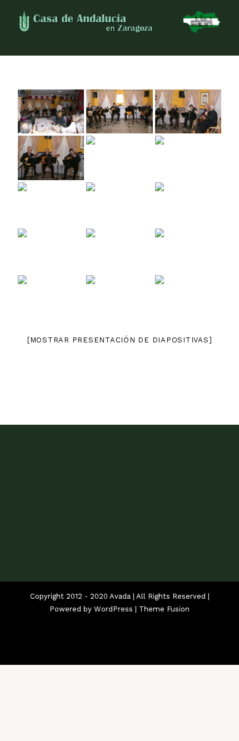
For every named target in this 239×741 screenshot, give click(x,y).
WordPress (113, 609)
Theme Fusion (164, 609)
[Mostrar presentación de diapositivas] (119, 340)
